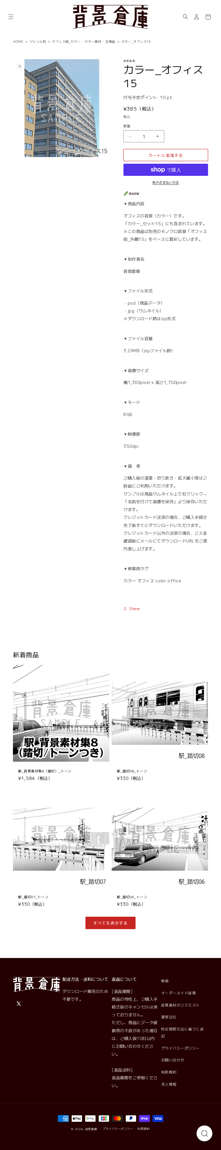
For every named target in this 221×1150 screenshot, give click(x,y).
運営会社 (169, 1016)
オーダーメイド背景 (178, 993)
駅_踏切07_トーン (33, 896)
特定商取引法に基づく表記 (182, 1032)
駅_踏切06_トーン (132, 896)
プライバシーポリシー (180, 1048)
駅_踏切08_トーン (132, 771)
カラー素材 (93, 41)
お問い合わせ (172, 1060)
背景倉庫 (91, 1129)
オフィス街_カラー (66, 41)
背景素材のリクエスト (180, 1005)
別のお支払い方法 (166, 182)
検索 (165, 980)
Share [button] (134, 608)
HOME (18, 41)
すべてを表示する (110, 923)
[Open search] (204, 1133)
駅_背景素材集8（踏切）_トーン (45, 771)
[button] (11, 17)
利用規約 (169, 1072)
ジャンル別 (38, 41)
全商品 (110, 41)
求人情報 (169, 1084)
